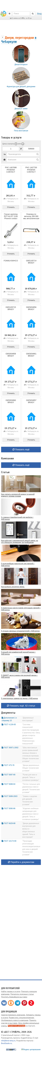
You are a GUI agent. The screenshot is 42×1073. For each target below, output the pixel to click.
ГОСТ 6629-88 (9, 823)
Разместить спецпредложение (21, 1018)
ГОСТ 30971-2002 (10, 748)
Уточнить (11, 207)
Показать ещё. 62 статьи (22, 705)
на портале (21, 1026)
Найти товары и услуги (10, 991)
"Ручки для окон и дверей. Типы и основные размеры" (30, 777)
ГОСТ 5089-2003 (10, 796)
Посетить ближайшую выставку (14, 997)
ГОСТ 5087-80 (9, 775)
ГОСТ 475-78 (8, 765)
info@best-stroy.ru (8, 1041)
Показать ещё (21, 449)
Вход (39, 14)
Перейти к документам (22, 862)
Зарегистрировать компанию (13, 1015)
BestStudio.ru (6, 1043)
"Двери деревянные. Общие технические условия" (31, 768)
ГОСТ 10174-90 (9, 841)
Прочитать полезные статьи (22, 994)
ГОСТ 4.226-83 (9, 724)
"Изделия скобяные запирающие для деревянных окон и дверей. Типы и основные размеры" (30, 813)
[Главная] (3, 13)
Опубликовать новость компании (14, 1020)
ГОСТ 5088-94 (9, 784)
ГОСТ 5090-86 (9, 808)
